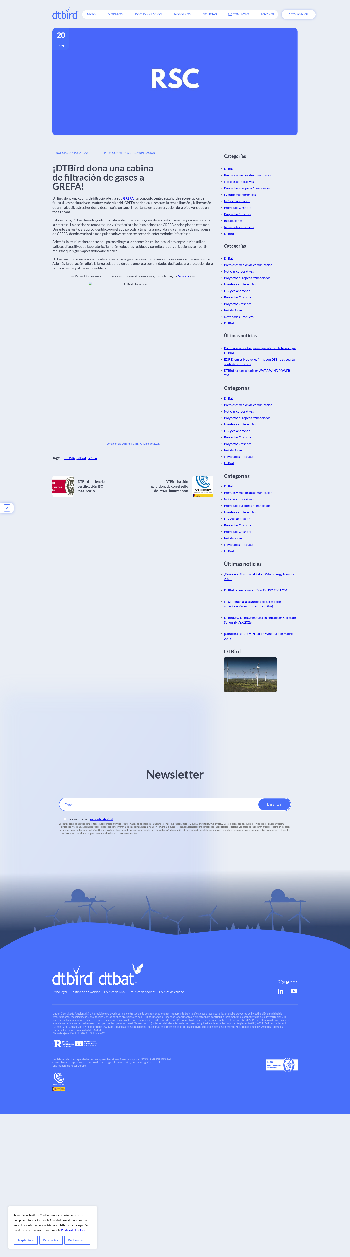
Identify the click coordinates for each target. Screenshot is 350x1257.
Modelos (115, 14)
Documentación (148, 14)
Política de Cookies (73, 1230)
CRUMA (69, 458)
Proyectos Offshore (237, 214)
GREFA (128, 198)
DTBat (228, 168)
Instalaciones (233, 220)
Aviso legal (59, 992)
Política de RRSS (115, 992)
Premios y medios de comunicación (129, 152)
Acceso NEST (299, 14)
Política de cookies (143, 992)
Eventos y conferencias (240, 194)
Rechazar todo (77, 1240)
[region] (52, 1227)
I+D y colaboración (237, 201)
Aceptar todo (25, 1240)
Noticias (210, 14)
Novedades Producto (239, 227)
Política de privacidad (101, 819)
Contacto (241, 14)
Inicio (91, 14)
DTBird (81, 458)
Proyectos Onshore (237, 207)
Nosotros (182, 14)
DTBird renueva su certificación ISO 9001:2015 (256, 590)
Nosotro (184, 276)
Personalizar (51, 1240)
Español (268, 14)
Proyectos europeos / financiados (247, 188)
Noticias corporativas (72, 152)
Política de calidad (171, 992)
